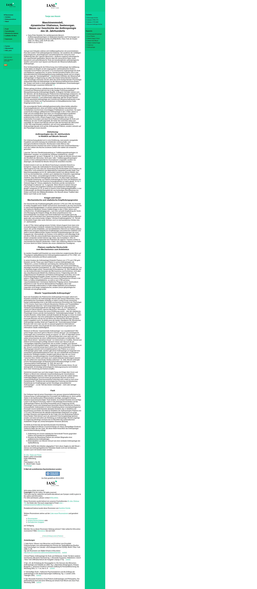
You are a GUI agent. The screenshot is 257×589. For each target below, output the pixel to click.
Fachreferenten (9, 31)
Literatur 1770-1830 (92, 22)
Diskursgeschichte (92, 17)
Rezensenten (32, 518)
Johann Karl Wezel (92, 40)
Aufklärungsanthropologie (94, 34)
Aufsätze (8, 17)
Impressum (8, 39)
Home (45, 536)
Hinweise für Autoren (11, 33)
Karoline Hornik (64, 508)
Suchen (7, 46)
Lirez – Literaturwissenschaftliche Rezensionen (44, 504)
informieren (41, 531)
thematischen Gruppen (36, 522)
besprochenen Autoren (36, 520)
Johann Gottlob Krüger (93, 43)
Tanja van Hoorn (52, 16)
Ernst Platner (91, 36)
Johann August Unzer (93, 38)
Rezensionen (9, 15)
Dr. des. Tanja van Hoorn (32, 455)
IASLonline (54, 498)
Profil (7, 29)
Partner (60, 536)
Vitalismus (90, 45)
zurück (64, 552)
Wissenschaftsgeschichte (94, 24)
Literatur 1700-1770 (92, 20)
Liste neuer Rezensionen (59, 513)
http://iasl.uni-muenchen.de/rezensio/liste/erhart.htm (42, 552)
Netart (7, 21)
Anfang (50, 536)
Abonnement (9, 48)
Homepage (28, 466)
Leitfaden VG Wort (11, 35)
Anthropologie (91, 47)
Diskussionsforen (10, 19)
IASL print (8, 50)
